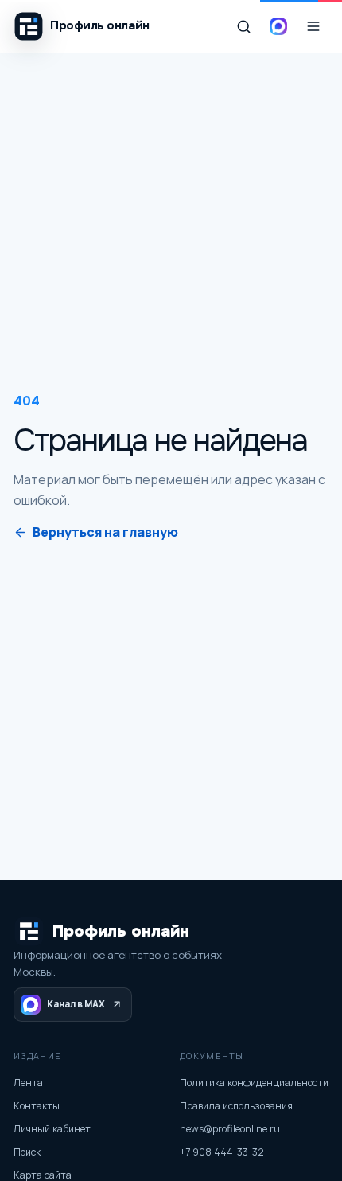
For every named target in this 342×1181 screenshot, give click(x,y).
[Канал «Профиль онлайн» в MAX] (278, 26)
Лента (28, 1082)
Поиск (27, 1152)
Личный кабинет (52, 1129)
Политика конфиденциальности (254, 1082)
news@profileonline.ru (230, 1129)
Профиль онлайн (120, 931)
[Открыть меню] (313, 26)
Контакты (37, 1106)
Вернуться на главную (105, 532)
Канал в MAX (76, 1004)
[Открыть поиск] (243, 26)
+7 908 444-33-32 (222, 1152)
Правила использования (236, 1106)
